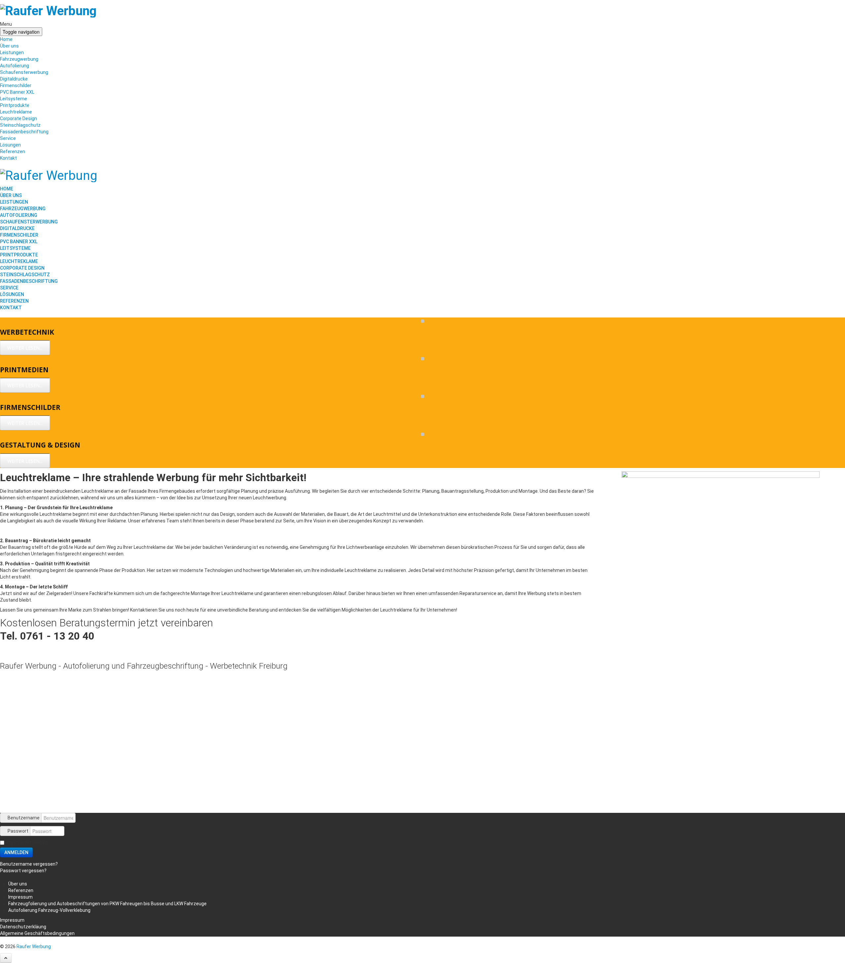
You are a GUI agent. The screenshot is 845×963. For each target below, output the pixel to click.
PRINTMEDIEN (24, 369)
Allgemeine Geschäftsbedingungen (37, 933)
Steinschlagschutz (20, 125)
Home (6, 39)
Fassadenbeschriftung (24, 131)
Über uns (9, 46)
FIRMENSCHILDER (30, 407)
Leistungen (12, 52)
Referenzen (12, 151)
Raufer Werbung (34, 946)
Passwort (18, 831)
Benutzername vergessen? (29, 864)
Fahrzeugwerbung (19, 59)
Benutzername (24, 817)
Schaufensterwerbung (24, 72)
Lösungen (10, 145)
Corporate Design (18, 118)
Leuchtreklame (16, 112)
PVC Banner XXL (17, 92)
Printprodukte (14, 105)
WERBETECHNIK (27, 332)
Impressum (12, 920)
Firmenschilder (15, 85)
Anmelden (16, 852)
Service (8, 138)
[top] (6, 958)
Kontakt (8, 158)
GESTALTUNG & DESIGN (40, 444)
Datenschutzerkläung (23, 926)
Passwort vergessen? (23, 870)
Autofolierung (14, 65)
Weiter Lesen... (25, 348)
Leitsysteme (13, 98)
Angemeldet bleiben (26, 842)
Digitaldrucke (14, 79)
